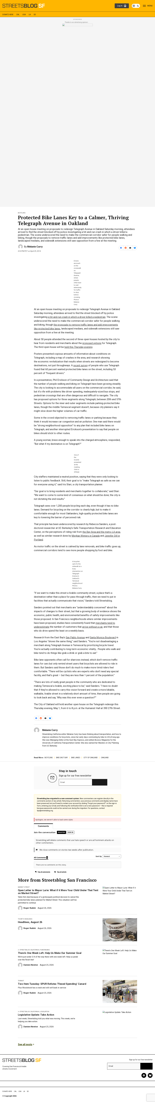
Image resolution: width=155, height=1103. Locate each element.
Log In (119, 6)
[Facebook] (143, 1075)
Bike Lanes (75, 758)
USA (24, 14)
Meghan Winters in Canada (86, 535)
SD (35, 14)
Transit (21, 980)
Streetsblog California (29, 950)
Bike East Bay (62, 758)
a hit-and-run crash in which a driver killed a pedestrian (76, 317)
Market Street (24, 887)
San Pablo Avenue (75, 637)
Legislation (44, 1011)
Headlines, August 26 (30, 922)
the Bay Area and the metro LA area (101, 531)
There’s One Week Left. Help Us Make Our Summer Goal (49, 953)
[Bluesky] (150, 1075)
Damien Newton (30, 965)
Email (62, 782)
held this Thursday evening (78, 347)
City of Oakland (91, 758)
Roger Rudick (29, 908)
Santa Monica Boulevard (103, 637)
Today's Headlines (25, 919)
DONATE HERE (7, 14)
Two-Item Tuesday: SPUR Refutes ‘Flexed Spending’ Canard (52, 983)
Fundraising (45, 950)
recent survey (80, 365)
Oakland (105, 758)
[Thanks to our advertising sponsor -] (77, 114)
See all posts (25, 1044)
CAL (17, 14)
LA (30, 14)
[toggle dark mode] (136, 6)
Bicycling (21, 213)
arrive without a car (92, 626)
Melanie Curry (35, 246)
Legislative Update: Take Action (36, 1014)
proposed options (91, 343)
